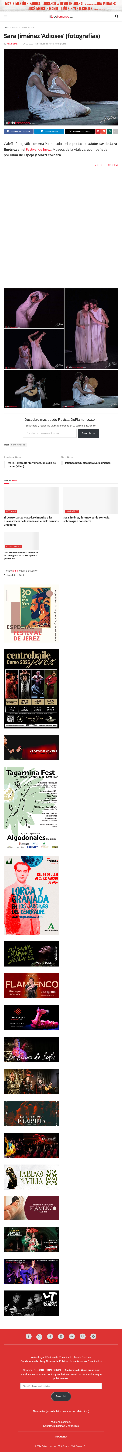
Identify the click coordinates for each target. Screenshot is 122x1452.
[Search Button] (116, 16)
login (15, 570)
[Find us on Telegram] (93, 1336)
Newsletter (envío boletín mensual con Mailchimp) (61, 1411)
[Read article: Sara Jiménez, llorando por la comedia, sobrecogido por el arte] (90, 500)
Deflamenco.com (49, 1446)
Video (99, 164)
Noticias (11, 511)
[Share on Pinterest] (98, 131)
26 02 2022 (28, 44)
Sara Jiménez (18, 445)
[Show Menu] (5, 16)
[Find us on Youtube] (72, 1336)
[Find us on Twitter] (39, 1337)
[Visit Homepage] (61, 16)
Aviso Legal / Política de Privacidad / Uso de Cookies (61, 1357)
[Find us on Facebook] (29, 1336)
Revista (15, 28)
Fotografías (60, 44)
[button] (34, 308)
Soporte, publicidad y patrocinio (61, 1426)
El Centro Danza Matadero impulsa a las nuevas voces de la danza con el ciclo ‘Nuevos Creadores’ (31, 521)
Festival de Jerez (28, 28)
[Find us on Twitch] (83, 1336)
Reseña (112, 164)
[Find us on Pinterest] (50, 1336)
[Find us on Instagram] (61, 1336)
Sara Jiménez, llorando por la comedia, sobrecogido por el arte (86, 519)
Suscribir (61, 1396)
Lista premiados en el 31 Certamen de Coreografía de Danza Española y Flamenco (21, 555)
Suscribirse (88, 433)
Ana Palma (12, 44)
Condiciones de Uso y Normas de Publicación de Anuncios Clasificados (61, 1361)
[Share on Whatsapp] (109, 131)
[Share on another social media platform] (115, 131)
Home (6, 28)
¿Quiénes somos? (61, 1422)
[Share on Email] (103, 131)
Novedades (72, 511)
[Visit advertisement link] (61, 5)
